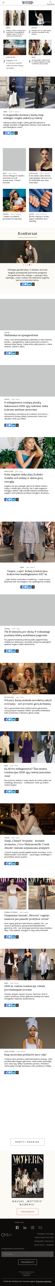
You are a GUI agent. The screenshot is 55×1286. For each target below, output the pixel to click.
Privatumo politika (44, 1237)
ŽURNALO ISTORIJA (45, 1234)
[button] (23, 264)
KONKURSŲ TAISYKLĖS (44, 1241)
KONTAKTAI (39, 1245)
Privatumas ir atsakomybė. (44, 1281)
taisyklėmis (26, 1275)
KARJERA (50, 1245)
